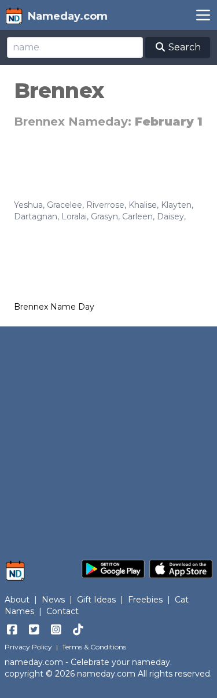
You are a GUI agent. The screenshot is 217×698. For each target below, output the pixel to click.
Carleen (137, 216)
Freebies (145, 599)
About (17, 599)
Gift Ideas (96, 599)
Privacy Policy (28, 646)
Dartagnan (35, 216)
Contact (62, 611)
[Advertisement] (108, 437)
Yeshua (28, 205)
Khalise (142, 205)
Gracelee (64, 205)
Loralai (74, 216)
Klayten (176, 205)
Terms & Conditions (94, 646)
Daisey (170, 216)
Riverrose (105, 205)
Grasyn (104, 216)
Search (183, 47)
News (53, 599)
